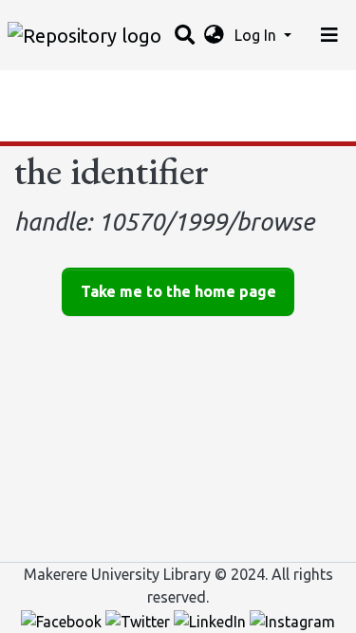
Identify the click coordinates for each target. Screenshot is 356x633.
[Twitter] (139, 619)
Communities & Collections (108, 90)
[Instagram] (292, 619)
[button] (214, 35)
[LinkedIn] (212, 619)
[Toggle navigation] (329, 35)
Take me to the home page (178, 291)
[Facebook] (63, 619)
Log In (257, 35)
